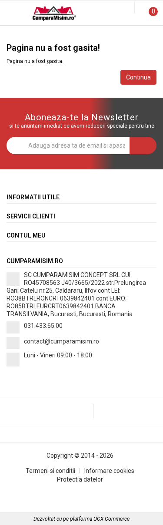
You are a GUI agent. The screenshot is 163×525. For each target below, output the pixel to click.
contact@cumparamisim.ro (61, 341)
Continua (138, 77)
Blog (81, 34)
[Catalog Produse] (12, 14)
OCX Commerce (111, 519)
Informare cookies (109, 470)
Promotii (27, 34)
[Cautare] (121, 8)
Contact (135, 34)
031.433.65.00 (43, 325)
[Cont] (129, 8)
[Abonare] (143, 145)
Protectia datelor (80, 479)
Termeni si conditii (50, 470)
